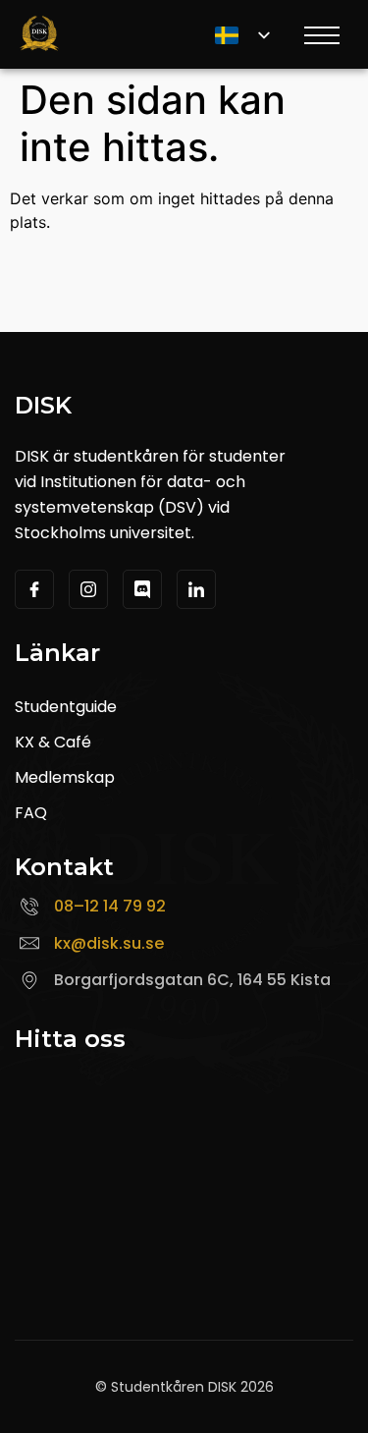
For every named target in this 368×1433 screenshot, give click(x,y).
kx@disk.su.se (109, 943)
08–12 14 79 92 (110, 906)
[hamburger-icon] (320, 38)
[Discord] (142, 589)
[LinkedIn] (196, 589)
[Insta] (88, 589)
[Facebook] (34, 589)
